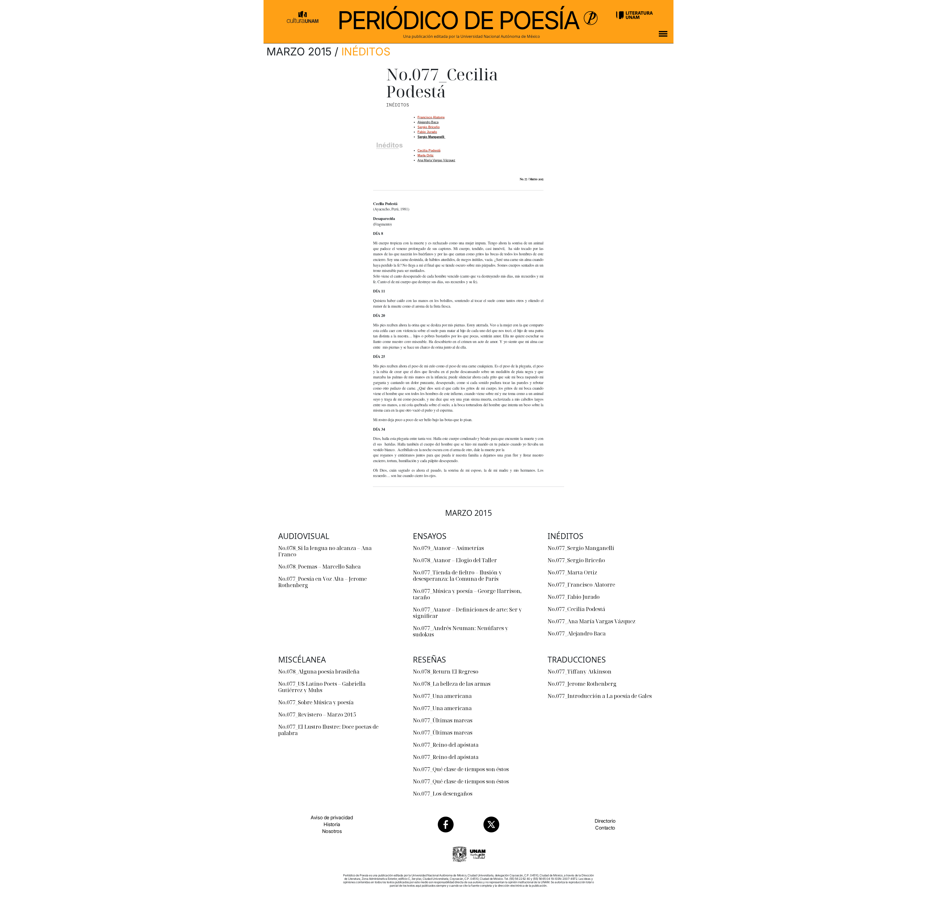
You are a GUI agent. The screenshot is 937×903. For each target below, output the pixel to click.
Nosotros (332, 831)
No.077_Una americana (442, 695)
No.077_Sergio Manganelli (581, 547)
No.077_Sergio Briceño (576, 560)
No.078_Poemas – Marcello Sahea (319, 566)
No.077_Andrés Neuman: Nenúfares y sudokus (460, 631)
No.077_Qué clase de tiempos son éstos (461, 769)
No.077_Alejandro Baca (577, 633)
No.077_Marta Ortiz (572, 572)
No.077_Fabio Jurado (574, 596)
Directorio (605, 821)
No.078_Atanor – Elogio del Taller (455, 560)
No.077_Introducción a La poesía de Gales (600, 695)
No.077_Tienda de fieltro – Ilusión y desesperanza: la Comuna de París (457, 575)
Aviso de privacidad (332, 817)
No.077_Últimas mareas (442, 720)
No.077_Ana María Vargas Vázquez (591, 621)
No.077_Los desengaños (442, 793)
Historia (332, 824)
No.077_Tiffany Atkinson (579, 671)
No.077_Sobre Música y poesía (316, 702)
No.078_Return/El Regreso (445, 671)
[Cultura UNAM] (302, 15)
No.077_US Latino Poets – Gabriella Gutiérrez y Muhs (322, 687)
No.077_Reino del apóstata (446, 744)
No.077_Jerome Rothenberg (582, 683)
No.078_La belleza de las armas (451, 683)
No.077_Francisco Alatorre (581, 584)
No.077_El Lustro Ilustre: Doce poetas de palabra (328, 730)
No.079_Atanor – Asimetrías (448, 547)
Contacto (605, 828)
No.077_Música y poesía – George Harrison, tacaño (467, 594)
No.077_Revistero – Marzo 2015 (317, 714)
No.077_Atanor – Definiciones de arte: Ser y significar (467, 612)
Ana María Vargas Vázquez (436, 160)
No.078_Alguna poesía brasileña (318, 671)
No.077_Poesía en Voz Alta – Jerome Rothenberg (322, 582)
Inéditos (365, 51)
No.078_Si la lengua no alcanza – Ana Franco (325, 551)
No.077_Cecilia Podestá (576, 608)
